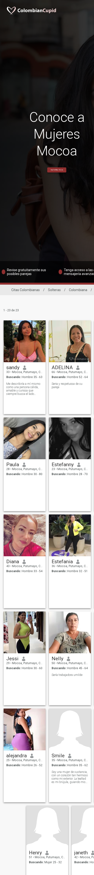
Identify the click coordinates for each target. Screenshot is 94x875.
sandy (13, 367)
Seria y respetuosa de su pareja (67, 385)
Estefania (62, 561)
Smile (58, 756)
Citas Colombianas (25, 290)
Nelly (57, 658)
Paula (12, 464)
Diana (12, 561)
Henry (35, 853)
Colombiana (78, 290)
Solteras (54, 290)
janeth (81, 853)
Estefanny (63, 464)
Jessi (12, 658)
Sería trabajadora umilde (67, 675)
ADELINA (62, 367)
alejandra (16, 756)
